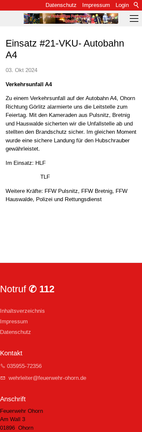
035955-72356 (24, 366)
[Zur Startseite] (71, 18)
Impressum (96, 5)
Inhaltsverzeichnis (22, 311)
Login (122, 5)
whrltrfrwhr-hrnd (45, 378)
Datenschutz (61, 5)
